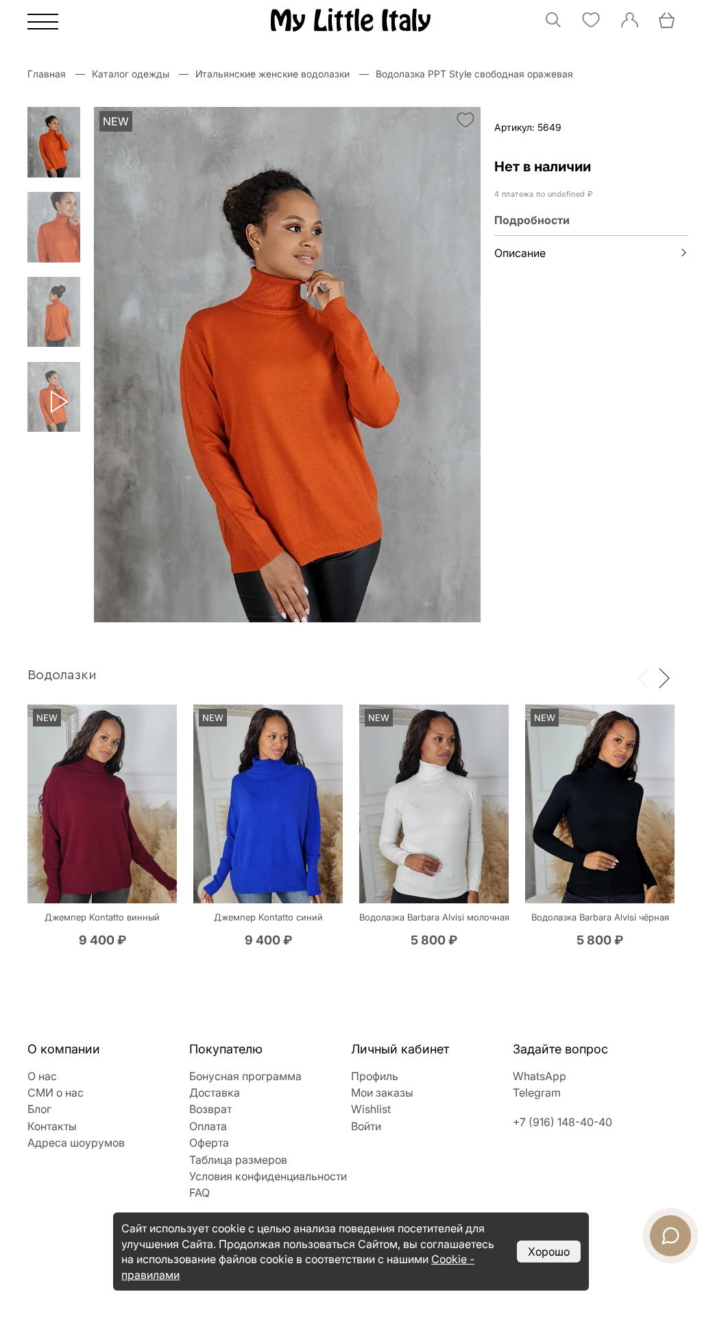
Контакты (52, 1126)
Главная (46, 74)
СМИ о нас (55, 1092)
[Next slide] (664, 677)
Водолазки (62, 675)
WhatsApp (539, 1076)
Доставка (214, 1092)
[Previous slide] (643, 677)
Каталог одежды (130, 74)
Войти (366, 1126)
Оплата (208, 1126)
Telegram (537, 1092)
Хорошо (549, 1251)
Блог (39, 1109)
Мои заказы (382, 1092)
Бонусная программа (245, 1076)
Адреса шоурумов (76, 1142)
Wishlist (371, 1109)
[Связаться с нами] (670, 1235)
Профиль (374, 1076)
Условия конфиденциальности (268, 1176)
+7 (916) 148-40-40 (562, 1122)
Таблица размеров (238, 1160)
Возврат (210, 1109)
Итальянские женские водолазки (272, 74)
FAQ (199, 1192)
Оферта (209, 1142)
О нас (42, 1076)
